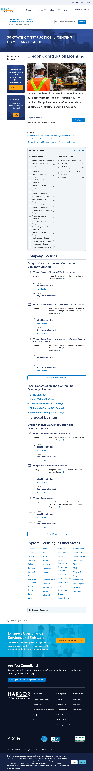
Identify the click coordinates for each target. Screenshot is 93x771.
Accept (82, 762)
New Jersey (63, 567)
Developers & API (63, 725)
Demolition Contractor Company (40, 164)
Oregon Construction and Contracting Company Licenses (51, 136)
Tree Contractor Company (41, 247)
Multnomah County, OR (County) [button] (47, 408)
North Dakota (63, 582)
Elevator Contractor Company (39, 175)
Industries (53, 10)
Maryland (46, 576)
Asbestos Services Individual (71, 160)
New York (62, 575)
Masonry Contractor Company (39, 200)
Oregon (61, 594)
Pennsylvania (63, 598)
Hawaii (30, 594)
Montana (62, 549)
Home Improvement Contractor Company (39, 192)
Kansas (45, 560)
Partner (66, 10)
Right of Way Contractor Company (40, 228)
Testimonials (61, 710)
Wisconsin (77, 587)
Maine (45, 572)
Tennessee (77, 560)
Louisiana (47, 568)
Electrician (64, 163)
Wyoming (77, 591)
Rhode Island (78, 549)
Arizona (30, 556)
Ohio (60, 586)
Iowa (45, 556)
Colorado (31, 568)
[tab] (56, 395)
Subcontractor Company (41, 244)
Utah (75, 568)
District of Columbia (31, 581)
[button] (16, 58)
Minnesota (47, 587)
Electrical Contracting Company (40, 170)
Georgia (30, 590)
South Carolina (79, 553)
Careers (59, 715)
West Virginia (78, 584)
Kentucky (47, 564)
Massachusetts (49, 580)
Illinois (45, 549)
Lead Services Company (40, 196)
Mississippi (47, 591)
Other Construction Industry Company (42, 212)
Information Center (83, 10)
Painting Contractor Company (39, 217)
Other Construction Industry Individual (71, 173)
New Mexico (63, 571)
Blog (35, 715)
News (35, 720)
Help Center (38, 705)
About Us (60, 700)
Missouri (46, 595)
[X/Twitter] (13, 739)
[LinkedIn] (18, 739)
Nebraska (62, 553)
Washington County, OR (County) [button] (47, 412)
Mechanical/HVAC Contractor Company (39, 206)
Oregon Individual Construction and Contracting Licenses (51, 142)
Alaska (30, 553)
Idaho (29, 598)
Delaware (31, 576)
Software (27, 10)
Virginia (76, 576)
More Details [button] (41, 289)
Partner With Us (63, 720)
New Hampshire (62, 561)
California (31, 564)
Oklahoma (62, 590)
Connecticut (32, 572)
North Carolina (64, 579)
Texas (75, 564)
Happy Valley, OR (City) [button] (42, 399)
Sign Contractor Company (41, 238)
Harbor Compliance (8, 10)
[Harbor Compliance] (19, 696)
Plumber (64, 177)
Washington (78, 580)
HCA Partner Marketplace (43, 710)
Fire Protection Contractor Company (41, 181)
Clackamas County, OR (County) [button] (46, 404)
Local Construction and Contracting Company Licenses (50, 139)
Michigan (46, 584)
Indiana (46, 553)
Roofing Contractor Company (39, 233)
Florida (30, 586)
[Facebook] (9, 739)
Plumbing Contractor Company (39, 222)
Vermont (77, 572)
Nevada (61, 556)
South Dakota (79, 556)
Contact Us (61, 705)
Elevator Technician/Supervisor (69, 167)
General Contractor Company (39, 186)
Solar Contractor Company (41, 241)
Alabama (31, 549)
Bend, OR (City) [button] (38, 395)
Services (40, 10)
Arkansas (31, 560)
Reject (74, 762)
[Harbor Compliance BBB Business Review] (54, 739)
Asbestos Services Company (42, 160)
